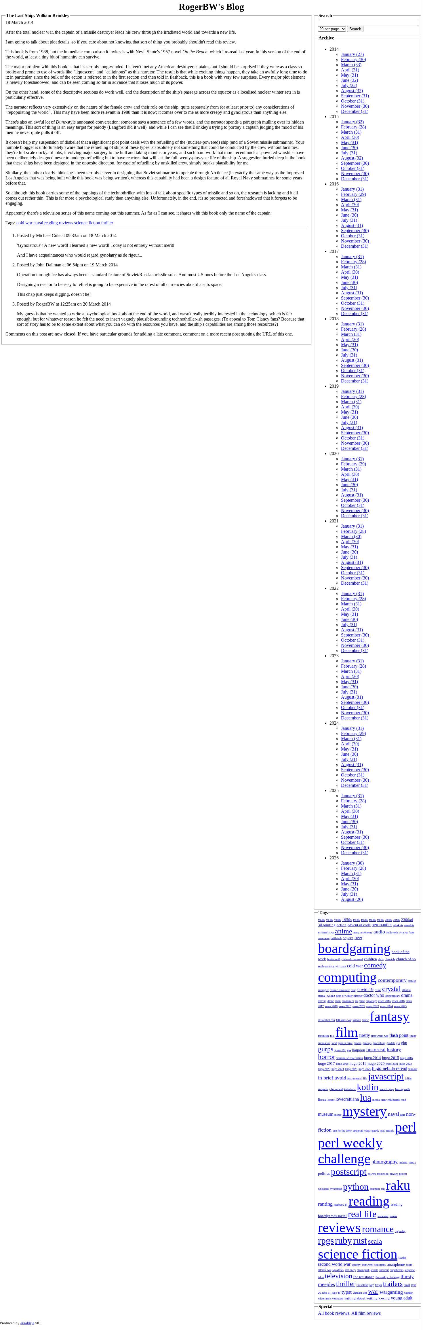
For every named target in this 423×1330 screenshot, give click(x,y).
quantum (375, 1188)
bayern (348, 938)
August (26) (352, 899)
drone (330, 1001)
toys (378, 1284)
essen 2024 (386, 1006)
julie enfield (336, 1089)
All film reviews (366, 1313)
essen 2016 (398, 1001)
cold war (24, 222)
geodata (390, 1043)
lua (365, 1097)
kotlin (367, 1087)
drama (406, 995)
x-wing (384, 1298)
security (356, 1264)
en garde (360, 1001)
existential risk (326, 1020)
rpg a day (400, 1231)
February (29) (353, 194)
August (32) (352, 90)
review (393, 1216)
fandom (356, 1020)
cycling (331, 995)
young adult (401, 1297)
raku (398, 1185)
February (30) (353, 59)
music (337, 1114)
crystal (391, 988)
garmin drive (345, 1043)
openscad (358, 1130)
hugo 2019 (358, 1063)
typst (347, 1292)
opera (367, 1130)
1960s (356, 920)
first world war (379, 1035)
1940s (337, 920)
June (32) (349, 80)
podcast (403, 1162)
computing (347, 977)
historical (376, 1049)
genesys (367, 1043)
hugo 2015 (390, 1058)
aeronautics (382, 924)
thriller (107, 222)
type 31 (326, 1292)
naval (38, 222)
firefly (364, 1035)
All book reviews (333, 1313)
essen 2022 (358, 1006)
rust (360, 1240)
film (346, 1032)
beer (358, 937)
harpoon (358, 1050)
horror (326, 1056)
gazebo (357, 1043)
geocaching (379, 1043)
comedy (375, 965)
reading (51, 222)
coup (353, 990)
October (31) (352, 100)
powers (372, 1173)
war (373, 1291)
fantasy (389, 1016)
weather (408, 1292)
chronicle (390, 959)
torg (371, 1285)
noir (402, 1114)
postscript (349, 1171)
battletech (336, 938)
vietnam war (360, 1292)
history (394, 1049)
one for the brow (342, 1130)
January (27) (352, 54)
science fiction (87, 222)
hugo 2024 (337, 1069)
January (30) (352, 863)
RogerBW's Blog (211, 6)
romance (378, 1229)
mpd (403, 1099)
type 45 (336, 1292)
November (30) (355, 106)
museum (325, 1114)
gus (349, 1050)
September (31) (355, 95)
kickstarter (350, 1089)
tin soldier (362, 1285)
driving (322, 1001)
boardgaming (354, 948)
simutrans (380, 1264)
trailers (393, 1283)
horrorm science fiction (349, 1058)
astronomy (366, 932)
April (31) (350, 69)
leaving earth (402, 1089)
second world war (334, 1264)
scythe (402, 1257)
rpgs (326, 1240)
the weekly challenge (387, 1277)
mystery (364, 1111)
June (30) (349, 147)
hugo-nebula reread (389, 1068)
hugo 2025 (351, 1069)
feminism (323, 1035)
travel (407, 1285)
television (338, 1276)
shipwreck (367, 1264)
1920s (321, 920)
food (334, 1043)
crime (378, 990)
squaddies (338, 1270)
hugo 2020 (376, 1063)
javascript (386, 1076)
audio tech (392, 932)
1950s (347, 920)
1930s (329, 920)
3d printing (327, 925)
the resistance (363, 1277)
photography (384, 1161)
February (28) (353, 126)
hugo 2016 (406, 1058)
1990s (380, 920)
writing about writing (361, 1298)
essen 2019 (345, 1006)
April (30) (350, 137)
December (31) (354, 111)
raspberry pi (340, 1204)
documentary (392, 995)
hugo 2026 (365, 1069)
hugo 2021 (392, 1063)
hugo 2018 (342, 1063)
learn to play (387, 1089)
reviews (66, 222)
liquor (330, 1099)
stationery (350, 1270)
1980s (372, 920)
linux (322, 1099)
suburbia (384, 1270)
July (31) (349, 152)
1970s (364, 920)
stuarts (374, 1270)
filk (332, 1035)
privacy (394, 1173)
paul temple (387, 1130)
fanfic (365, 1020)
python (356, 1186)
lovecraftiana (347, 1099)
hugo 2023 (324, 1069)
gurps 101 (340, 1050)
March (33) (351, 64)
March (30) (351, 536)
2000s (388, 920)
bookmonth (333, 959)
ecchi (338, 1001)
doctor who (373, 995)
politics (324, 1173)
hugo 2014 (372, 1058)
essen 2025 (400, 1006)
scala (375, 1241)
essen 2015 (384, 1001)
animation (326, 932)
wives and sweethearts (330, 1298)
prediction (382, 1173)
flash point (398, 1035)
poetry (412, 1162)
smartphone (396, 1264)
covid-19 (365, 989)
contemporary (392, 980)
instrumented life (357, 1078)
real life (362, 1214)
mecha (376, 1099)
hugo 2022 (405, 1063)
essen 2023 (372, 1006)
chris (381, 959)
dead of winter (344, 995)
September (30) (355, 163)
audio (379, 932)
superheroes (396, 1270)
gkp (404, 1043)
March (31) (351, 132)
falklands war (343, 1020)
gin (398, 1043)
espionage (371, 1001)
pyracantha (336, 1188)
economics (348, 1001)
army (356, 932)
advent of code (359, 925)
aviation (403, 932)
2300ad (407, 920)
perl (405, 1126)
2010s (396, 920)
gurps (325, 1049)
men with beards (390, 1099)
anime (343, 931)
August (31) (352, 225)
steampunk (363, 1270)
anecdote (409, 925)
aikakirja (398, 925)
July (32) (349, 85)
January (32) (352, 121)
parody (375, 1130)
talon (321, 1277)
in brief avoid (332, 1078)
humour (412, 1069)
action (341, 925)
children (370, 959)
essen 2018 (331, 1006)
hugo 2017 (326, 1063)
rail (383, 1188)
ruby (343, 1240)
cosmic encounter (340, 990)
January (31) (352, 189)
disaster (358, 995)
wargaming (391, 1292)
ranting (325, 1204)
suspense (410, 1270)
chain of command (352, 959)
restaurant (383, 1216)
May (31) (349, 75)
